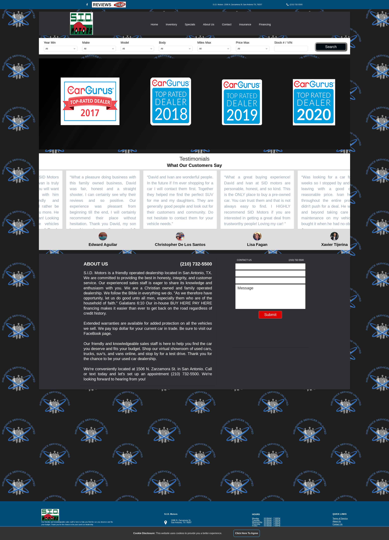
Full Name (246, 267)
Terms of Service (340, 518)
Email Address (250, 274)
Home (154, 24)
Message (245, 288)
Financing (265, 24)
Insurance (245, 24)
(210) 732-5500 (296, 4)
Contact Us (338, 524)
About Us (208, 24)
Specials (190, 24)
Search (331, 47)
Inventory (171, 24)
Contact (226, 24)
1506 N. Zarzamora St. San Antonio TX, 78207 (243, 4)
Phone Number (251, 281)
